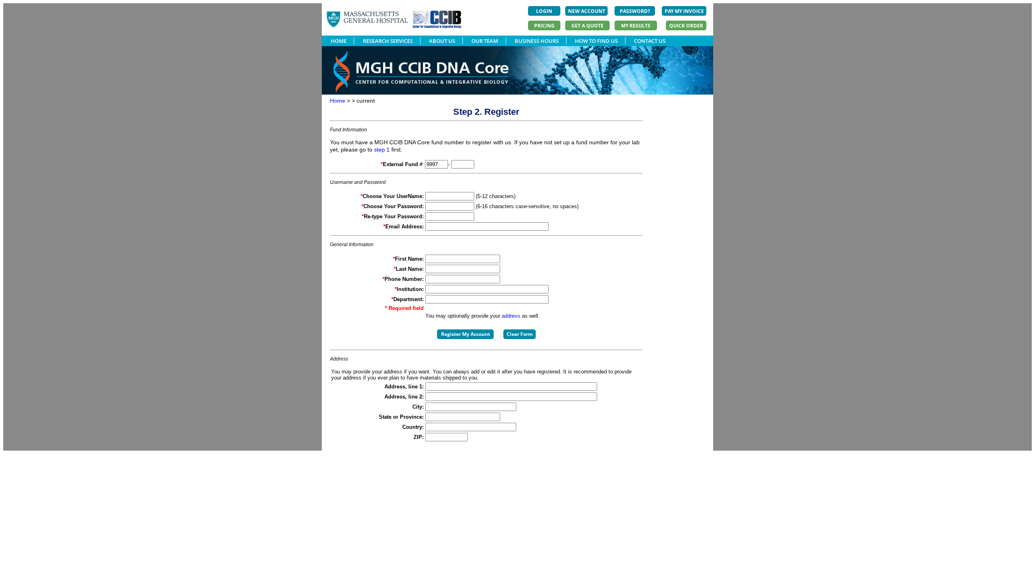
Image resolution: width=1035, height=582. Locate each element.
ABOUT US (442, 40)
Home (337, 100)
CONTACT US (649, 40)
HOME (338, 40)
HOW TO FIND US (596, 40)
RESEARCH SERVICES (388, 40)
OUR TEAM (484, 40)
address (511, 316)
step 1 (382, 149)
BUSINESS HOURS (537, 40)
